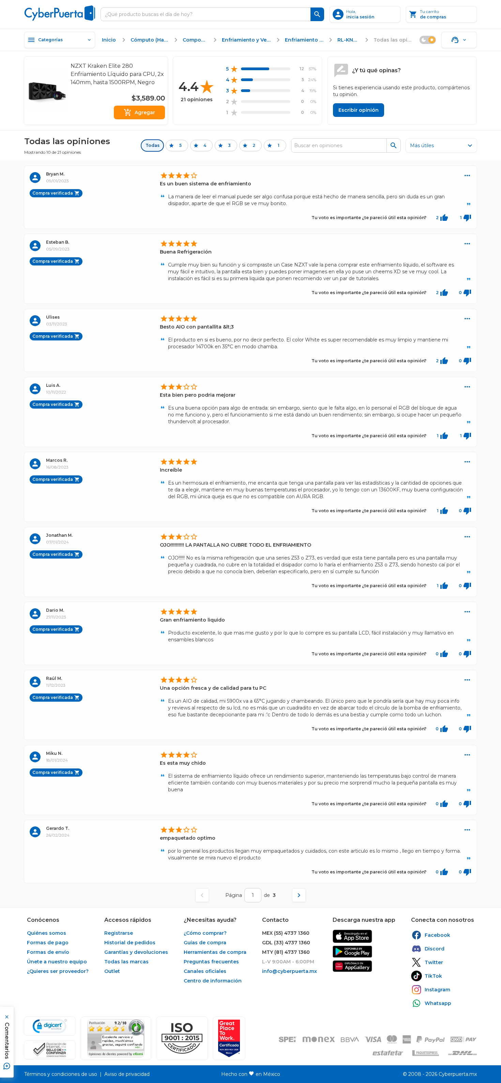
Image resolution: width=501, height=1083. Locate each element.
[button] (182, 1038)
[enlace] (352, 936)
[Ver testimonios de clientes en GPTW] (229, 1038)
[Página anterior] (202, 895)
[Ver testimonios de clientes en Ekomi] (116, 1038)
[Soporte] (459, 40)
